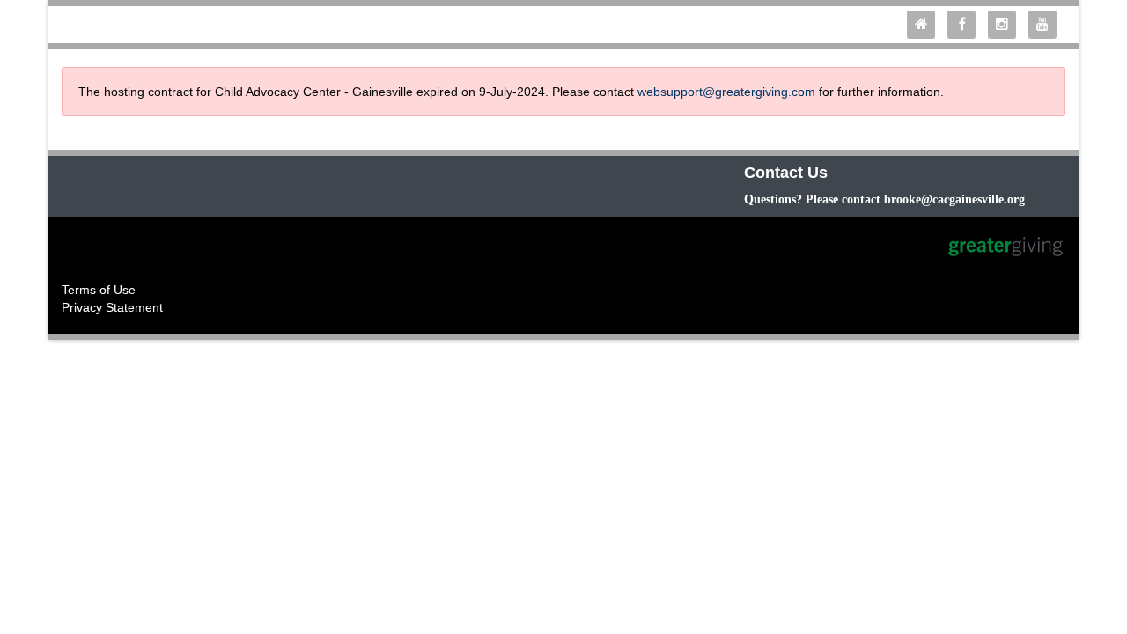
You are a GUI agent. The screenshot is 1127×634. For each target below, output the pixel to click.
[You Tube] (1046, 25)
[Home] (925, 25)
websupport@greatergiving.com (726, 92)
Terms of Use (99, 290)
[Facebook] (965, 25)
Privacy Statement (112, 307)
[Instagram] (1006, 25)
